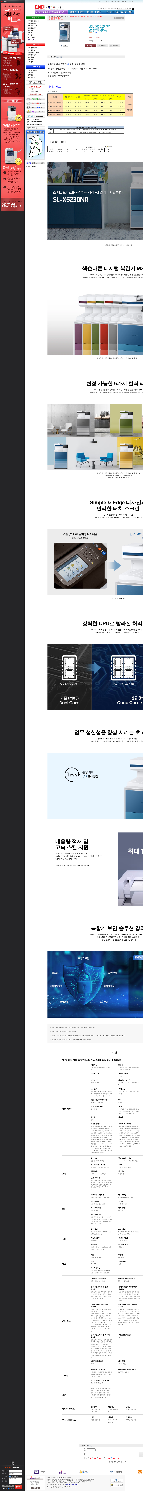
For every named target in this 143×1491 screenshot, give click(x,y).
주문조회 (113, 1)
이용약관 (62, 1484)
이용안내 (56, 1484)
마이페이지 (119, 1)
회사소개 (50, 1484)
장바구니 (107, 1)
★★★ (101, 1458)
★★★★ (107, 1458)
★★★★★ (116, 1458)
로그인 (102, 1)
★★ (95, 1458)
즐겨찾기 (126, 1)
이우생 (83, 1482)
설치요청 (131, 1)
